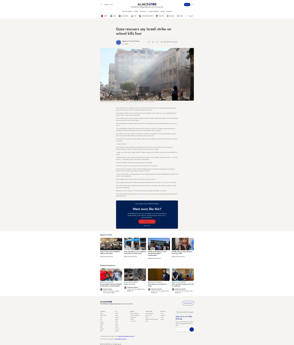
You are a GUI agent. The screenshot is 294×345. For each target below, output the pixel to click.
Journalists (163, 315)
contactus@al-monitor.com (121, 339)
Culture (136, 11)
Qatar (101, 327)
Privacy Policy (148, 315)
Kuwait (116, 319)
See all (191, 16)
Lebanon (102, 329)
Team (162, 317)
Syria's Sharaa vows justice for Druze (157, 285)
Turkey (101, 313)
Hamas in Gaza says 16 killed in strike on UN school (110, 252)
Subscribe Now (188, 303)
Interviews (169, 11)
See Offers (147, 222)
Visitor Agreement (149, 313)
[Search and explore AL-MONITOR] (101, 4)
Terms (145, 225)
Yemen (116, 321)
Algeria (116, 331)
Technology (143, 11)
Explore (162, 11)
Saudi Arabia (103, 315)
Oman (116, 315)
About (162, 313)
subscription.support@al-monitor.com (126, 336)
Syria (101, 331)
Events (111, 4)
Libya (116, 323)
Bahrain (117, 317)
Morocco (117, 329)
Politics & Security (127, 11)
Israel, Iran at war (129, 284)
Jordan (116, 313)
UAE (101, 319)
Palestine (102, 323)
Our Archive (133, 321)
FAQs (146, 317)
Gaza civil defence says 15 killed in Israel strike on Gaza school (135, 252)
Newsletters (106, 4)
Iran (101, 317)
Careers (162, 319)
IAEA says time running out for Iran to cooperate (183, 285)
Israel (101, 321)
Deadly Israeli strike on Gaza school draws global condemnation (157, 253)
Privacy (149, 225)
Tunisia (116, 327)
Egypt (101, 325)
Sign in (192, 4)
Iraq (116, 311)
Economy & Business (153, 11)
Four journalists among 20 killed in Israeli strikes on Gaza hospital (111, 285)
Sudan (116, 325)
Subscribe (187, 4)
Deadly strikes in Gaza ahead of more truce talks (182, 252)
